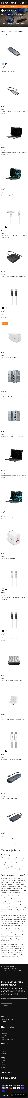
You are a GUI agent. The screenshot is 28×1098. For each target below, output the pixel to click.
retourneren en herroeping (7, 1039)
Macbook (3, 1064)
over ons (3, 1048)
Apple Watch (4, 1067)
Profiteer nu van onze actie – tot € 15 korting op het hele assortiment (14, 6)
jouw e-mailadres (6, 998)
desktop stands (20, 23)
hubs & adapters (7, 23)
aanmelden (6, 1005)
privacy (3, 1031)
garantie (3, 1037)
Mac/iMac (3, 1066)
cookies (3, 1049)
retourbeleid (4, 1035)
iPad (2, 1062)
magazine (3, 1053)
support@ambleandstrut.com (8, 1019)
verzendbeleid (4, 1033)
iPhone (3, 1060)
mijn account (4, 1046)
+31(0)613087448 (5, 1021)
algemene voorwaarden (7, 1029)
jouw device (4, 1051)
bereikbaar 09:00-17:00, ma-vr (8, 1023)
